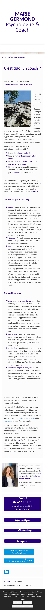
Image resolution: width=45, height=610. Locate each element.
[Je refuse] (42, 599)
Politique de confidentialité (22, 606)
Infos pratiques (22, 520)
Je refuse (27, 603)
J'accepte (17, 603)
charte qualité (9, 421)
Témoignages (23, 541)
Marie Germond (22, 16)
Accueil (4, 57)
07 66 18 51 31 (22, 502)
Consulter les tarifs (22, 530)
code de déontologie (27, 418)
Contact (23, 498)
